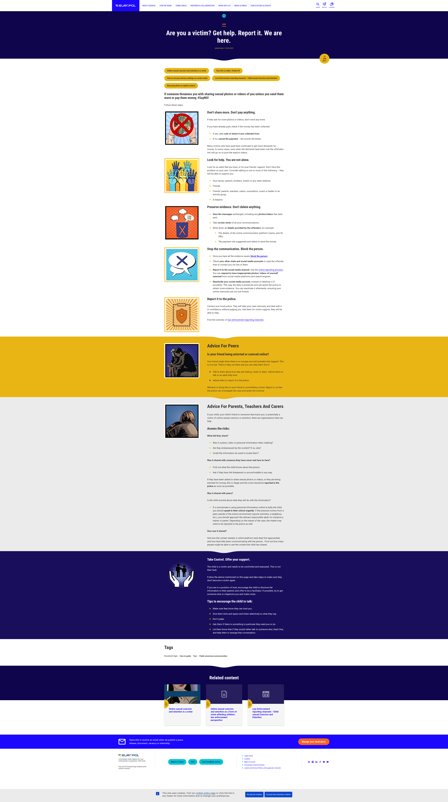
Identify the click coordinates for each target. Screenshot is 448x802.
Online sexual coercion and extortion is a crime (186, 71)
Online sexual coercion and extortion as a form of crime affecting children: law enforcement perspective (224, 714)
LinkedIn (316, 762)
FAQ (192, 762)
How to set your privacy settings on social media (187, 78)
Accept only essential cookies (278, 794)
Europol (125, 5)
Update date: (219, 48)
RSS (309, 762)
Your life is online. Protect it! (228, 71)
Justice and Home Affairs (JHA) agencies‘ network (262, 768)
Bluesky (324, 762)
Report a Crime (177, 762)
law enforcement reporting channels (246, 319)
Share (224, 16)
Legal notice (248, 756)
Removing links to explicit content (181, 86)
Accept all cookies (254, 794)
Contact (324, 7)
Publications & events (261, 5)
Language (332, 7)
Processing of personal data (254, 765)
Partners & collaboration (202, 5)
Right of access (249, 762)
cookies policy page (206, 793)
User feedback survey (211, 762)
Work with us (224, 5)
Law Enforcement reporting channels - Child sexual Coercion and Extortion (246, 78)
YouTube (327, 762)
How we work (166, 5)
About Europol (149, 5)
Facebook (320, 762)
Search (318, 7)
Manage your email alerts (314, 741)
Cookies (247, 759)
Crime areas (181, 5)
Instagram (313, 762)
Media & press (240, 5)
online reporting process (271, 269)
